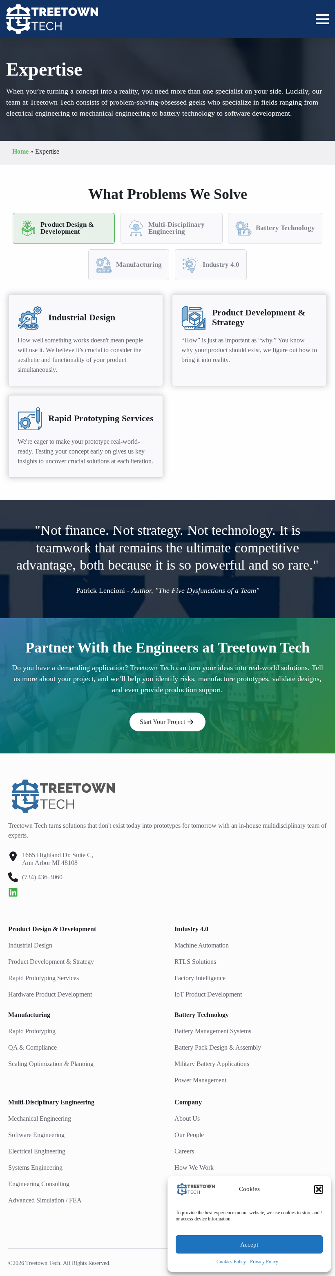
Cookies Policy (231, 1262)
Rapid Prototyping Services (43, 977)
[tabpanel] (167, 386)
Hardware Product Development (50, 994)
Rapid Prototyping (32, 1031)
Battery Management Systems (212, 1031)
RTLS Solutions (195, 961)
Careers (184, 1151)
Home (20, 151)
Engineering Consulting (38, 1183)
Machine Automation (201, 945)
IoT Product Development (208, 994)
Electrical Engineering (36, 1151)
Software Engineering (36, 1134)
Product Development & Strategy (51, 961)
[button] (319, 1189)
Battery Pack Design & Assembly (217, 1047)
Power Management (200, 1080)
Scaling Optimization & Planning (51, 1063)
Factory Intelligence (200, 977)
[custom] (13, 892)
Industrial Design (30, 945)
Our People (189, 1134)
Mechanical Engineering (39, 1118)
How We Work (194, 1167)
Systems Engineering (35, 1167)
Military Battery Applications (211, 1063)
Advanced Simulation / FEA (45, 1200)
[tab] (64, 228)
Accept (249, 1244)
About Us (187, 1118)
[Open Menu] (322, 19)
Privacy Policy (264, 1262)
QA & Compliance (32, 1047)
